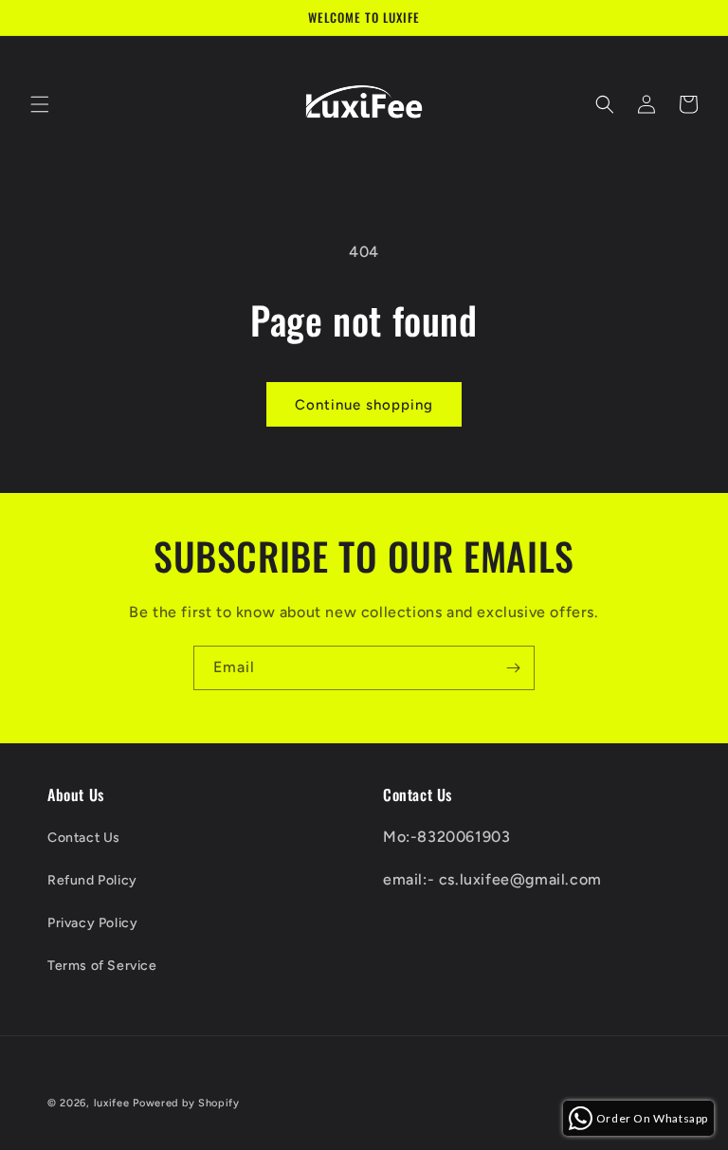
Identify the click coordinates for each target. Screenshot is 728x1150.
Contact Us (83, 838)
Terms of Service (102, 966)
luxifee (112, 1103)
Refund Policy (92, 880)
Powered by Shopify (186, 1103)
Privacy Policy (92, 923)
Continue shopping (364, 404)
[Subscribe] (513, 668)
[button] (40, 104)
